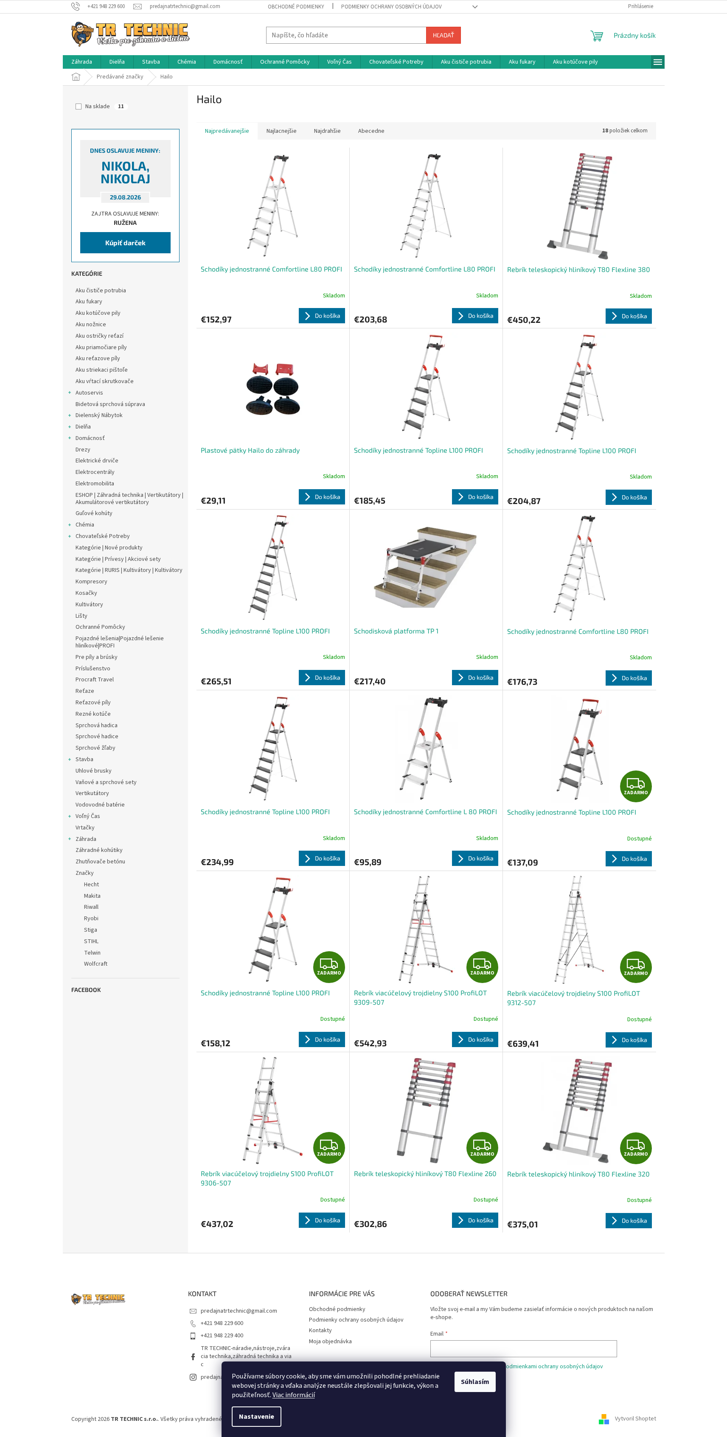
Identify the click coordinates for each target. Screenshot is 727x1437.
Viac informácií (293, 1395)
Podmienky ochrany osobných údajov (391, 7)
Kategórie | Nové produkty (109, 547)
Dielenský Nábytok (99, 415)
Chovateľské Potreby (103, 536)
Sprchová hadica (97, 725)
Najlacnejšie (282, 131)
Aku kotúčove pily (98, 313)
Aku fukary (89, 301)
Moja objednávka (330, 1341)
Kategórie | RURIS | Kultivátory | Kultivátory (129, 570)
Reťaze (85, 691)
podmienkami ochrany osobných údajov (552, 1366)
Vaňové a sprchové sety (106, 782)
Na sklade (104, 106)
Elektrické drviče (97, 461)
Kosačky (86, 593)
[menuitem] (82, 62)
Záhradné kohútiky (99, 850)
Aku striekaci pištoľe (102, 370)
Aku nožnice (91, 324)
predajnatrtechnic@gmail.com (239, 1311)
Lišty (81, 616)
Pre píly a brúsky (97, 657)
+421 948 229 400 (222, 1335)
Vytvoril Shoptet (635, 1419)
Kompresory (91, 581)
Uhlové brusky (94, 771)
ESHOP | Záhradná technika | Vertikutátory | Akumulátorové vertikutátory (129, 499)
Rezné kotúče (93, 714)
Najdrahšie (327, 131)
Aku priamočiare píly (101, 347)
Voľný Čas (88, 816)
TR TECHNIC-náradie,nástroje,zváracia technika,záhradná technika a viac (246, 1356)
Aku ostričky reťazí (100, 336)
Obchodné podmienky (296, 7)
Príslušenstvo (93, 668)
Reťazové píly (93, 702)
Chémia (85, 525)
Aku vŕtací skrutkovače (105, 381)
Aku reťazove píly (98, 358)
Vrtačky (85, 828)
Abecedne (371, 131)
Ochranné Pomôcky (100, 627)
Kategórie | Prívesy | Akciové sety (118, 559)
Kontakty (320, 1330)
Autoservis (89, 393)
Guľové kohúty (94, 513)
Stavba (84, 759)
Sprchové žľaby (95, 748)
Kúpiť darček (125, 242)
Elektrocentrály (95, 472)
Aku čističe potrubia (101, 290)
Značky (85, 873)
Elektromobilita (95, 483)
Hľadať (443, 35)
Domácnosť (90, 438)
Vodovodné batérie (100, 805)
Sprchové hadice (97, 736)
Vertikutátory (92, 793)
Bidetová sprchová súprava (110, 404)
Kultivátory (89, 604)
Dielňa (83, 427)
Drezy (83, 449)
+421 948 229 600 (222, 1323)
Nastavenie (256, 1416)
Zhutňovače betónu (100, 861)
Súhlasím (475, 1382)
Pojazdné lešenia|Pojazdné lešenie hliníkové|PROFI (120, 642)
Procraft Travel (95, 679)
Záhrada (86, 839)
